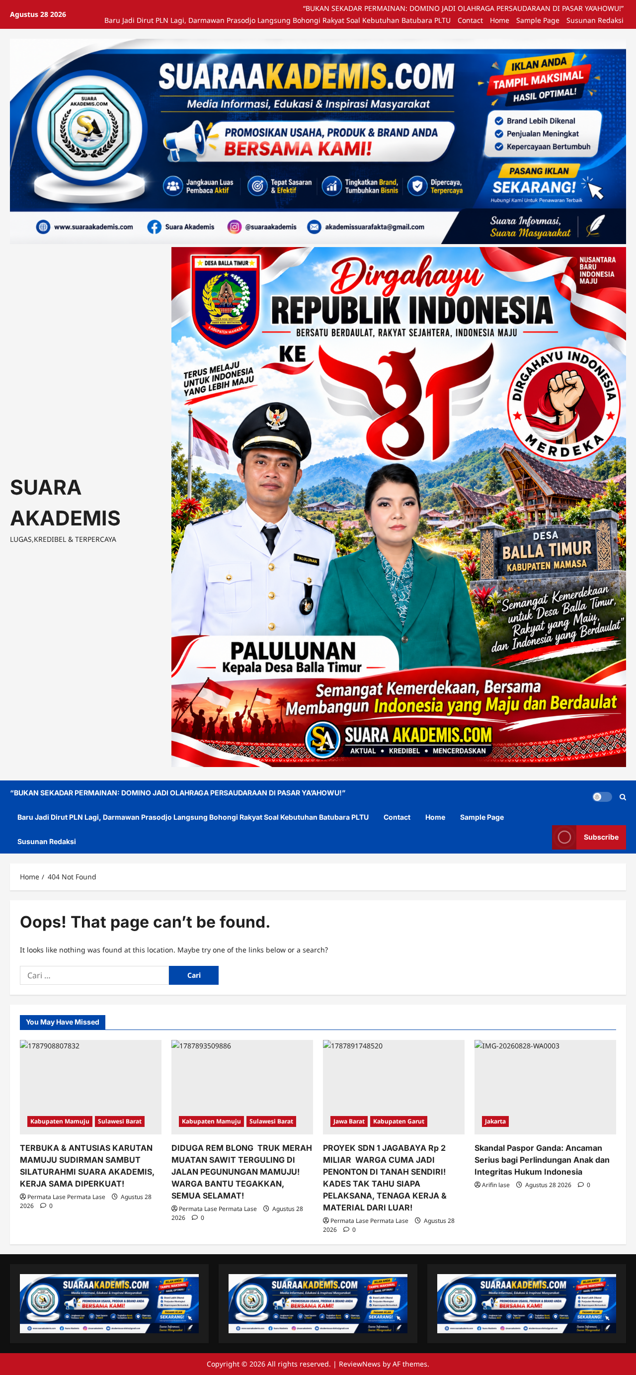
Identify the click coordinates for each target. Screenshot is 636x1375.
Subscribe (601, 837)
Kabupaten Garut (398, 1121)
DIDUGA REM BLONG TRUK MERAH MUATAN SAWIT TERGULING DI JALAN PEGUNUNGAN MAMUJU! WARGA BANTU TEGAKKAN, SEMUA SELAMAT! (241, 1172)
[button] (623, 797)
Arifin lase (496, 1185)
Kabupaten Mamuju (59, 1121)
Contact (470, 20)
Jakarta (495, 1121)
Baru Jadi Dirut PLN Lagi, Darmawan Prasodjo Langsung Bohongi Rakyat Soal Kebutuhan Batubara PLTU (277, 20)
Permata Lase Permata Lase (66, 1197)
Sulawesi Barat (120, 1121)
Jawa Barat (349, 1121)
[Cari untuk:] (94, 975)
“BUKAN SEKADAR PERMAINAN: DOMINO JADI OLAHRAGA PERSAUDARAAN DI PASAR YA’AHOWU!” (463, 8)
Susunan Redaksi (595, 20)
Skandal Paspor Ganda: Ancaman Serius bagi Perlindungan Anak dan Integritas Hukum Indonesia (542, 1160)
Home (499, 20)
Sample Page (537, 20)
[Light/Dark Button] (602, 797)
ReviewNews (360, 1364)
